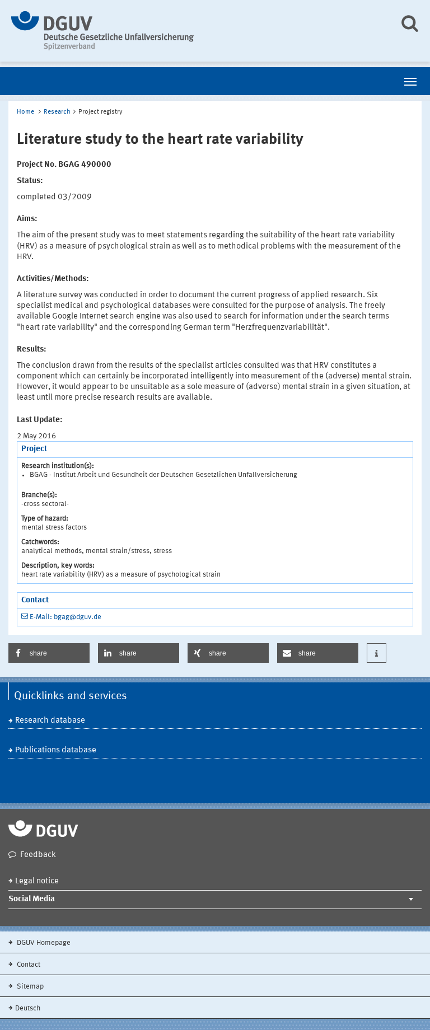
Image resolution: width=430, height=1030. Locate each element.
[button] (49, 653)
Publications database (55, 750)
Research (57, 112)
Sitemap (29, 986)
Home (25, 112)
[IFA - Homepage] (196, 30)
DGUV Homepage (43, 943)
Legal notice (37, 881)
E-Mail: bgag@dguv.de (65, 617)
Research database (50, 721)
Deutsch (27, 1008)
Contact (27, 964)
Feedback (38, 855)
